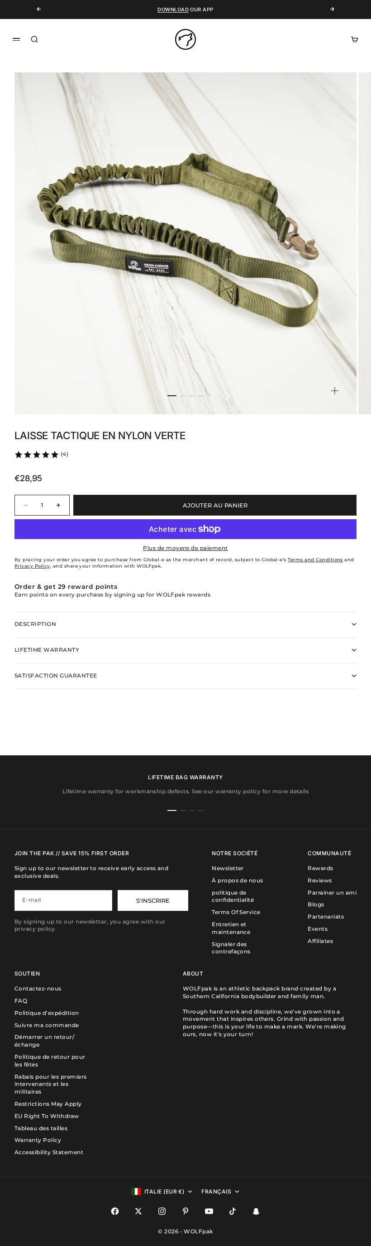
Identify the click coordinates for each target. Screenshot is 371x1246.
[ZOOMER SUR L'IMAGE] (335, 391)
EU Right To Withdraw (46, 1116)
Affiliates (320, 941)
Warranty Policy (37, 1140)
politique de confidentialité (233, 896)
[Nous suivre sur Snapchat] (256, 1211)
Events (318, 928)
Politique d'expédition (46, 1012)
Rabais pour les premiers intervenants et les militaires (50, 1084)
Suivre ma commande (46, 1025)
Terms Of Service (236, 912)
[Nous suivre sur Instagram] (161, 1211)
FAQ (20, 1000)
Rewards (320, 868)
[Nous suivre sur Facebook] (114, 1211)
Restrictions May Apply (48, 1103)
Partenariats (326, 916)
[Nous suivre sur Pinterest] (185, 1211)
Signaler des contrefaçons (231, 948)
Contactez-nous (38, 988)
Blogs (316, 904)
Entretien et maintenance (231, 928)
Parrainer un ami (332, 892)
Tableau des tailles (40, 1128)
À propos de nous (237, 880)
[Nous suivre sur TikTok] (232, 1211)
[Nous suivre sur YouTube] (209, 1211)
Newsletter (228, 868)
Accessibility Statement (48, 1152)
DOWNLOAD (173, 9)
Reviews (320, 880)
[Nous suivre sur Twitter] (138, 1211)
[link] (41, 454)
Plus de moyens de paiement (185, 548)
